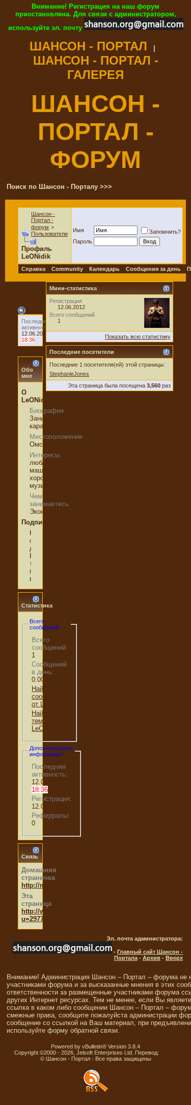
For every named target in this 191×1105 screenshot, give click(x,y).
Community (67, 269)
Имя (78, 230)
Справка (33, 269)
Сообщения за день (153, 269)
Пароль (82, 241)
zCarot (168, 1052)
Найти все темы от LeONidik (47, 720)
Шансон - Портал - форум (43, 220)
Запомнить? (165, 232)
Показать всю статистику (138, 337)
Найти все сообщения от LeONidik (49, 696)
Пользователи (49, 234)
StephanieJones (69, 374)
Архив (151, 958)
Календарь (104, 269)
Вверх (174, 958)
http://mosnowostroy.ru (58, 885)
